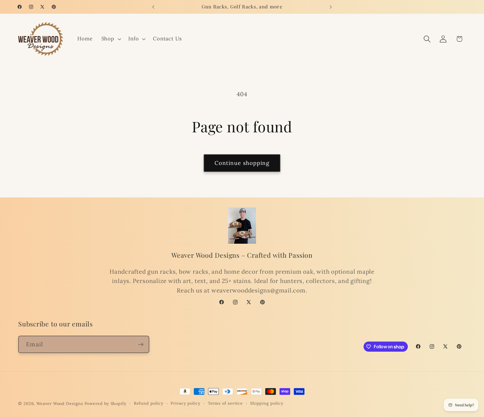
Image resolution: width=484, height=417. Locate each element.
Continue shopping (242, 162)
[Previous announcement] (153, 7)
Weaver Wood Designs (59, 403)
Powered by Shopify (106, 403)
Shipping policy (266, 403)
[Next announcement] (331, 7)
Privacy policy (186, 403)
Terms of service (225, 403)
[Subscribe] (141, 344)
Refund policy (149, 403)
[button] (110, 39)
